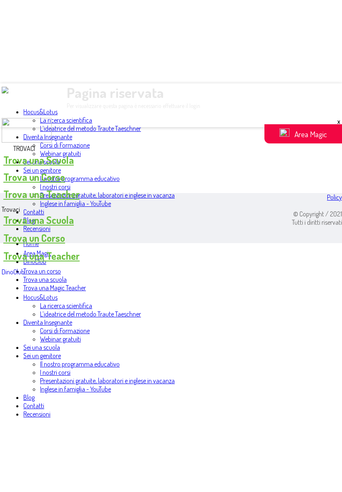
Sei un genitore (42, 170)
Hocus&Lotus (40, 112)
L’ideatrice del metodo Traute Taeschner (90, 128)
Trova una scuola (45, 279)
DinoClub (13, 272)
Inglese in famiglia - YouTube (75, 203)
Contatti (33, 212)
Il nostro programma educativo (80, 178)
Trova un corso (42, 271)
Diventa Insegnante (47, 322)
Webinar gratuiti (60, 339)
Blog (29, 397)
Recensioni (36, 228)
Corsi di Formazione (65, 145)
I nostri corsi (55, 187)
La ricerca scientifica (66, 120)
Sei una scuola (41, 347)
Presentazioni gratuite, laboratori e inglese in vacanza (107, 195)
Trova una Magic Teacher (54, 288)
